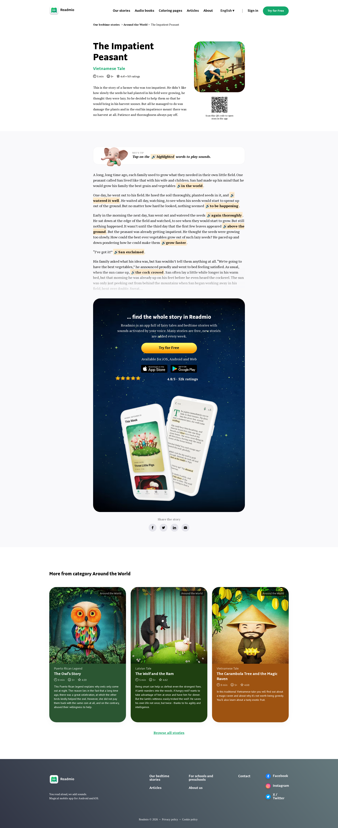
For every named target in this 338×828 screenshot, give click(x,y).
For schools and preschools (201, 778)
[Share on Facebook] (152, 528)
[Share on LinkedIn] (174, 528)
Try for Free (276, 11)
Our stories (121, 11)
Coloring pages (170, 11)
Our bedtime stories (159, 778)
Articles (193, 11)
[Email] (185, 528)
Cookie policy (190, 819)
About (208, 11)
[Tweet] (163, 528)
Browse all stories (169, 732)
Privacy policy (170, 819)
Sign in (253, 11)
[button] (227, 11)
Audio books (144, 11)
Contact (244, 776)
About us (195, 788)
